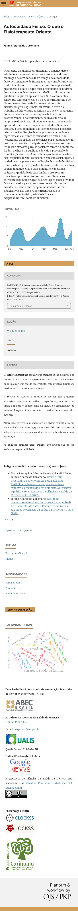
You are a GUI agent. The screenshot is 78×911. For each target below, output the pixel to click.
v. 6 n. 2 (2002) (37, 16)
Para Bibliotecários (16, 593)
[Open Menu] (3, 3)
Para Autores (12, 588)
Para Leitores (12, 582)
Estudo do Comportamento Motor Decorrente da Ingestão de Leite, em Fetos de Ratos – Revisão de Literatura (41, 502)
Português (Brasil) (16, 553)
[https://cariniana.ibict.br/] (19, 870)
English (9, 558)
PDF (11, 263)
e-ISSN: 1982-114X (16, 722)
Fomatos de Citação (21, 305)
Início (7, 16)
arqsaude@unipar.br (27, 729)
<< (5, 519)
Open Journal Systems (18, 530)
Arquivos (19, 16)
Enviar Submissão (20, 609)
